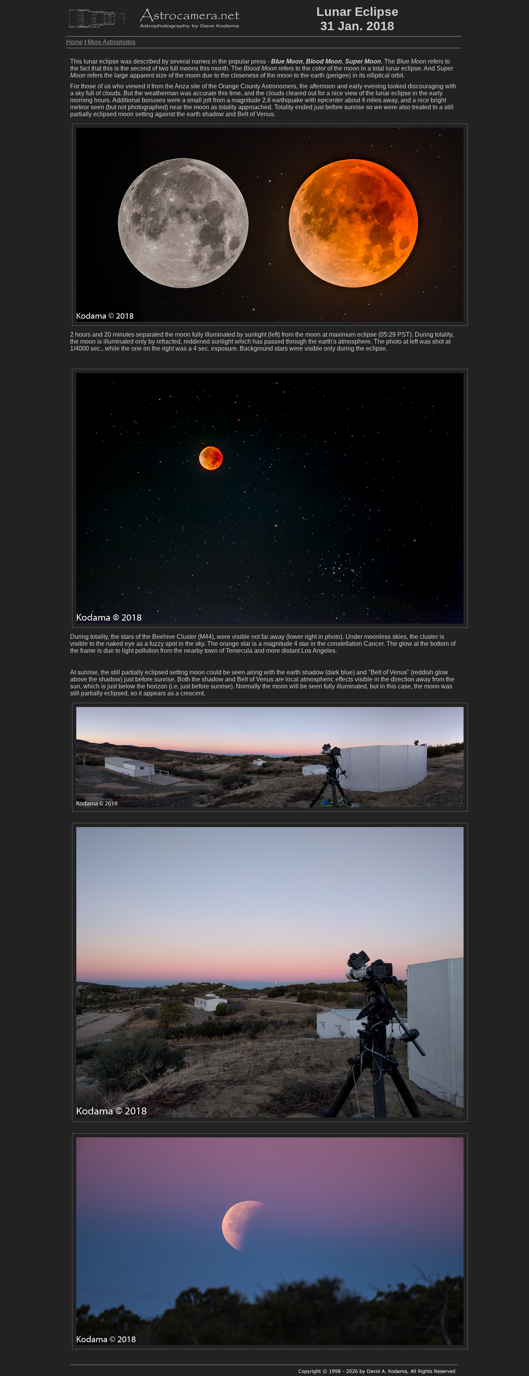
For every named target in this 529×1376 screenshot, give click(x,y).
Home (74, 42)
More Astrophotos (112, 42)
